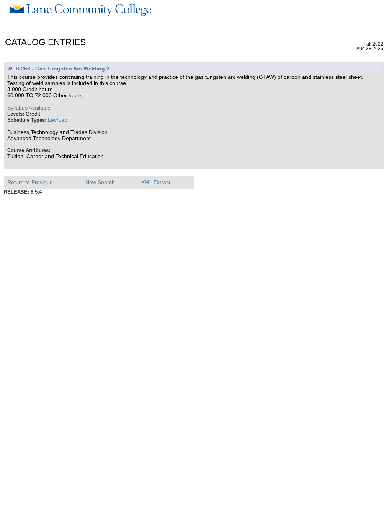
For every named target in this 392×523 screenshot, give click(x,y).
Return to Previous (29, 182)
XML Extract (155, 182)
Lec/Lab (57, 120)
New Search (100, 182)
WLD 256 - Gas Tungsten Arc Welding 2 (58, 68)
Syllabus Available (29, 108)
